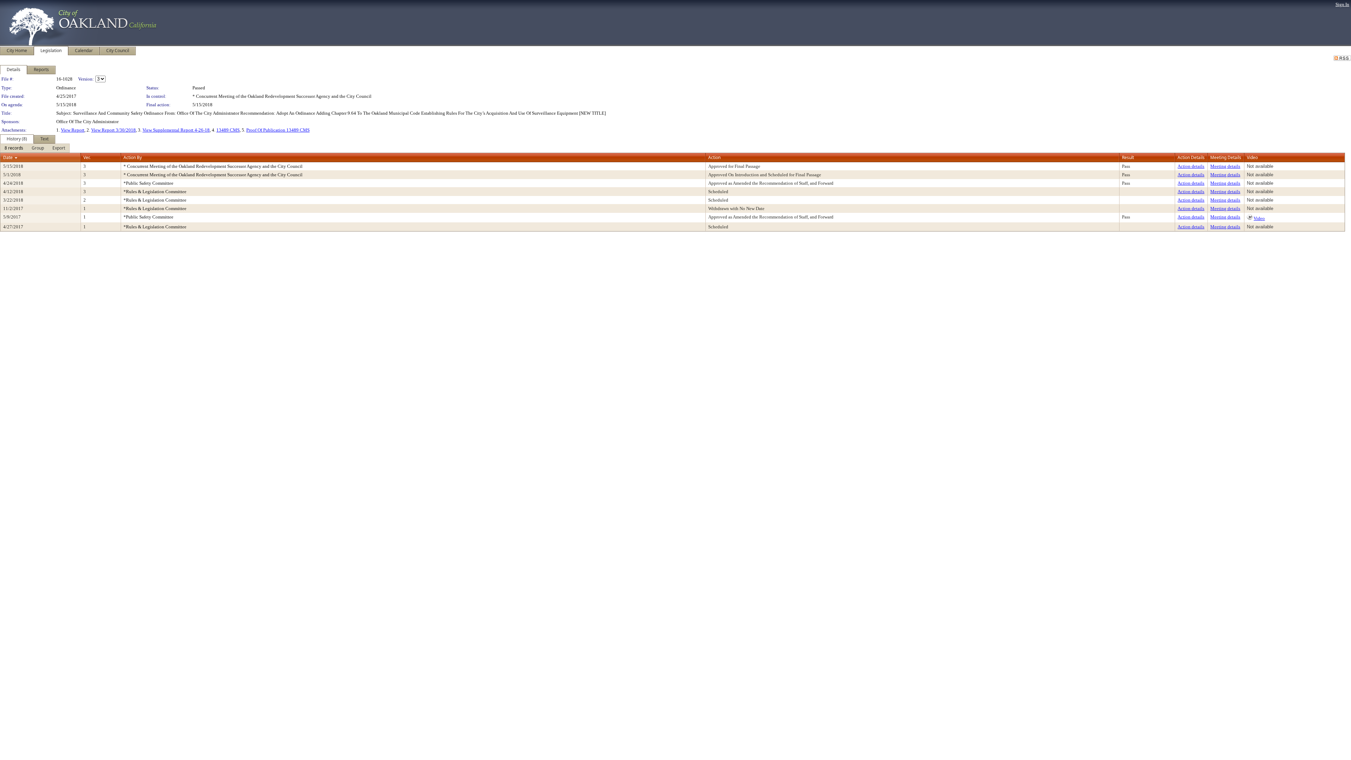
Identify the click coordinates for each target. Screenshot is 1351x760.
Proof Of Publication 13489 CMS (278, 130)
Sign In (1342, 4)
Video (1259, 218)
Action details (1191, 166)
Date (8, 157)
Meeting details (1225, 166)
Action (714, 157)
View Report (72, 130)
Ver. (86, 157)
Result (1128, 157)
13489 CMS (228, 130)
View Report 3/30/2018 (113, 130)
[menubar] (35, 148)
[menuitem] (13, 148)
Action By (132, 157)
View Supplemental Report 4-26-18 (176, 130)
